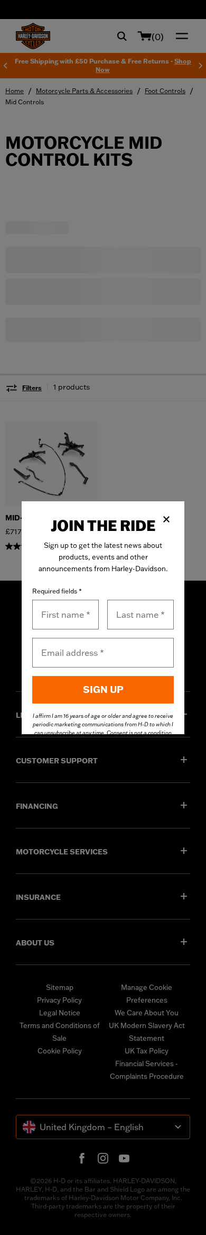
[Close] (166, 519)
